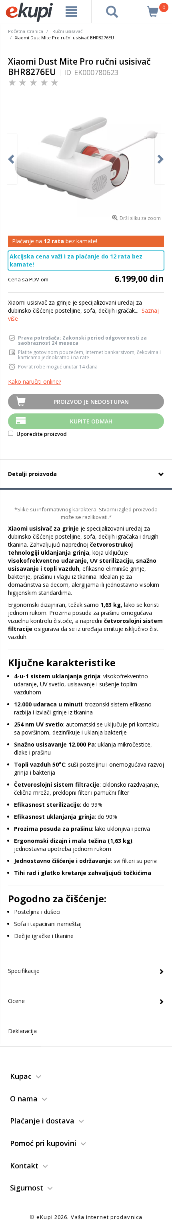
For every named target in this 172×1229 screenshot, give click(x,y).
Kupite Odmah (91, 421)
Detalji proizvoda (32, 474)
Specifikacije (24, 971)
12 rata (54, 241)
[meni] (71, 11)
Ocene (16, 1001)
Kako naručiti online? (34, 381)
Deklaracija (22, 1031)
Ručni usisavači (68, 31)
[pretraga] (112, 11)
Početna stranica (25, 31)
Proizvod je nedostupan (91, 401)
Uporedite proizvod (41, 433)
